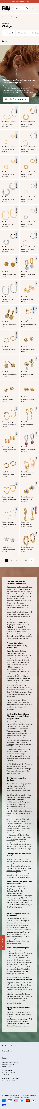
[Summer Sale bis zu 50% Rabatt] (19, 1)
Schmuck (5, 17)
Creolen (27, 625)
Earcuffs (21, 627)
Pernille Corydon (12, 786)
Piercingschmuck (12, 629)
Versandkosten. (24, 1097)
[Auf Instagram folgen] (19, 1090)
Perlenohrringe (11, 702)
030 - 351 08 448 (8, 1081)
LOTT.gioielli (10, 840)
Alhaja (8, 824)
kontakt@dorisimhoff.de (10, 1078)
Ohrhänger (10, 627)
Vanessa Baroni (11, 828)
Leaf (8, 804)
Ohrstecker (20, 625)
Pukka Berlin (14, 844)
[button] (2, 942)
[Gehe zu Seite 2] (31, 560)
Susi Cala (26, 835)
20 (26, 560)
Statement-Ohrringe (13, 833)
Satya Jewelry (21, 795)
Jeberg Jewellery (12, 819)
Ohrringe (14, 17)
